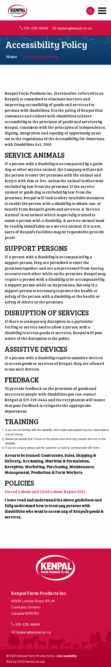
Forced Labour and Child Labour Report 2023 (45, 491)
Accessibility (67, 656)
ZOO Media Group (31, 662)
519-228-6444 (36, 28)
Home (11, 56)
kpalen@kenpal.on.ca (75, 28)
